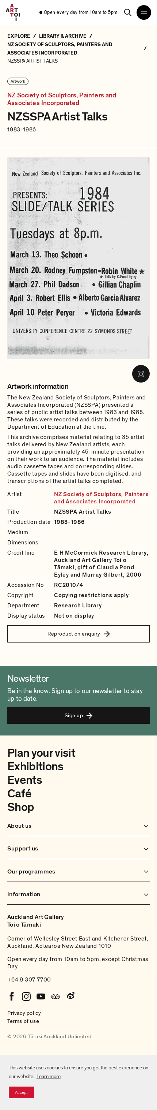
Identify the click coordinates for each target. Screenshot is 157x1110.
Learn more (49, 1076)
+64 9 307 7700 (29, 980)
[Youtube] (41, 996)
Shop (20, 807)
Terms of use (23, 1021)
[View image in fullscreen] (141, 374)
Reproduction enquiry (73, 633)
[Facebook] (11, 996)
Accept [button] (21, 1092)
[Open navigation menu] (144, 12)
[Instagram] (26, 996)
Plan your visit (41, 753)
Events (24, 780)
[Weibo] (70, 996)
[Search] (127, 12)
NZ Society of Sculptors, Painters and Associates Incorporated (61, 99)
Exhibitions (35, 767)
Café (19, 794)
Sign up (74, 715)
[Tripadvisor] (55, 996)
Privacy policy (24, 1013)
